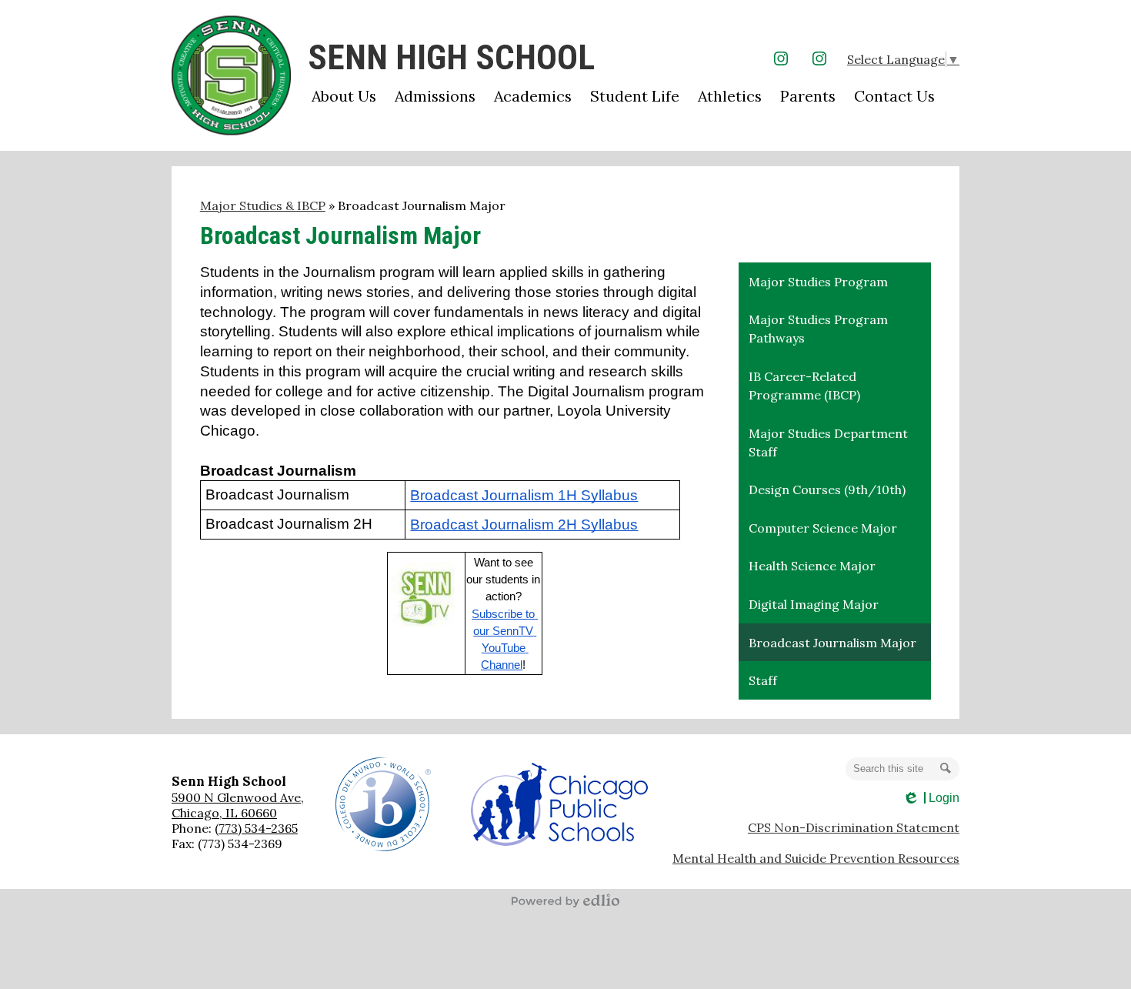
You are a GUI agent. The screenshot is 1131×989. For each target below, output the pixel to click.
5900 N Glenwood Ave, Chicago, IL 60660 (238, 805)
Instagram (781, 58)
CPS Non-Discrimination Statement (853, 827)
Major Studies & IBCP (262, 205)
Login (930, 798)
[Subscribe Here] (426, 598)
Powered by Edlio (565, 900)
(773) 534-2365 (256, 828)
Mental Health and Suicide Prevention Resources (815, 858)
